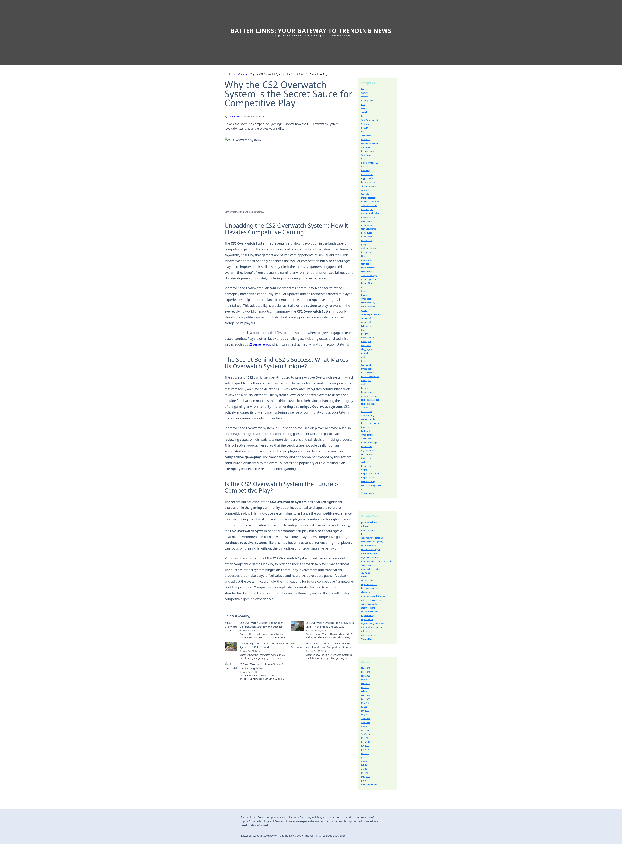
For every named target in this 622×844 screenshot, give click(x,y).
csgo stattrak (367, 619)
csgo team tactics (369, 584)
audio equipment (368, 248)
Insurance (365, 147)
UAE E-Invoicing (368, 481)
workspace (366, 345)
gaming (364, 310)
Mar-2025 (365, 773)
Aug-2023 (365, 718)
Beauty (364, 127)
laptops (364, 388)
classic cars (366, 592)
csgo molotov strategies (372, 537)
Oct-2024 (365, 687)
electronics (366, 438)
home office (366, 283)
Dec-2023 (365, 695)
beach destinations (369, 588)
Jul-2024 (365, 707)
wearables (366, 190)
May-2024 (365, 703)
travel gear (366, 341)
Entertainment (367, 151)
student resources (369, 186)
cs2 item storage (368, 545)
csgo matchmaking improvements (376, 561)
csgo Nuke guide (368, 530)
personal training (369, 522)
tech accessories (368, 229)
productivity (366, 260)
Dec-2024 (365, 672)
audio (363, 384)
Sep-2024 (365, 742)
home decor (366, 236)
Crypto (364, 469)
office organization (369, 279)
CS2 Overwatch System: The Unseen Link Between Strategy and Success (261, 624)
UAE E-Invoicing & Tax (371, 485)
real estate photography (372, 541)
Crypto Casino (367, 178)
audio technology (369, 275)
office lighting (367, 434)
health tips (366, 333)
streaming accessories (371, 314)
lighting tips (366, 326)
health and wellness (370, 376)
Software (365, 124)
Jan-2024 (365, 730)
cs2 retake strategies (370, 549)
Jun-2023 (365, 745)
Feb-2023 (365, 691)
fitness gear (366, 368)
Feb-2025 (365, 765)
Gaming (242, 74)
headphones (366, 446)
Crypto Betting (367, 477)
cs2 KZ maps (367, 572)
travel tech (366, 458)
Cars (363, 104)
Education (365, 139)
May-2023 (365, 714)
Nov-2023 (365, 675)
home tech (366, 466)
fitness (364, 291)
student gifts (366, 318)
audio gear (366, 357)
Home (232, 74)
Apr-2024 (365, 726)
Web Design (366, 155)
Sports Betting (367, 415)
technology (366, 252)
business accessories (370, 423)
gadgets (365, 244)
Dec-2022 (365, 699)
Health (364, 108)
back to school (367, 372)
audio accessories (369, 205)
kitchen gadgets (368, 403)
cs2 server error (258, 344)
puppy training (367, 615)
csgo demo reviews (370, 557)
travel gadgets (367, 337)
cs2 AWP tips (367, 580)
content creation (368, 419)
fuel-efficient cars (369, 553)
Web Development (369, 120)
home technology (369, 442)
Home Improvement (370, 143)
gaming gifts (366, 322)
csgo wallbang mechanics (372, 623)
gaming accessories (370, 201)
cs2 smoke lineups (369, 611)
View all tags (367, 639)
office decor (366, 298)
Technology (366, 135)
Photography (367, 100)
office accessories (369, 396)
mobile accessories (370, 197)
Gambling (365, 170)
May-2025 (365, 777)
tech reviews (367, 174)
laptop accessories (369, 182)
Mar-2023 (365, 738)
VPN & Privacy (367, 493)
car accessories (368, 306)
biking (364, 295)
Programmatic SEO (369, 162)
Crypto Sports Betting (370, 473)
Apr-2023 (365, 761)
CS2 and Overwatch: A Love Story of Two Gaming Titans (261, 666)
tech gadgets (367, 209)
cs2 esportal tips (368, 635)
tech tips (365, 263)
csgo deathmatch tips (370, 569)
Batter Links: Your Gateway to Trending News (310, 31)
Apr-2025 (365, 769)
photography (367, 225)
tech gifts (365, 194)
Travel (364, 112)
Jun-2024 (365, 749)
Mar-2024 (365, 679)
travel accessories (369, 267)
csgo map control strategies (373, 596)
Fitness (364, 89)
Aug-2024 (365, 722)
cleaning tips (367, 271)
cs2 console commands (371, 600)
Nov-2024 (365, 668)
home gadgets (367, 392)
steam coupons (368, 607)
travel (363, 330)
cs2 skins (365, 526)
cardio (364, 576)
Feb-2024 (365, 683)
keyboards (366, 431)
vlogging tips (367, 349)
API (362, 489)
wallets (364, 462)
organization (367, 450)
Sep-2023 (365, 734)
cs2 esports (366, 631)
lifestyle (364, 256)
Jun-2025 (365, 780)
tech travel (366, 365)
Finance (364, 96)
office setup (366, 411)
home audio (366, 232)
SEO (363, 131)
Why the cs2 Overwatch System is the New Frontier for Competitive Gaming (328, 645)
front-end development (371, 627)
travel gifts (366, 380)
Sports (364, 159)
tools (363, 361)
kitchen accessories (370, 400)
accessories (366, 221)
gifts (363, 287)
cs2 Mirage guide (369, 604)
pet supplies (366, 240)
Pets (363, 116)
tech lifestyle (367, 454)
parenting (365, 353)
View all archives (369, 784)
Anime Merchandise (370, 213)
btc (362, 534)
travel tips (365, 427)
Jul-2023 (365, 757)
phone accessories (369, 217)
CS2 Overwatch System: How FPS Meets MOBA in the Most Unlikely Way (329, 624)
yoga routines (367, 565)
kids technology (368, 302)
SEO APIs (365, 166)
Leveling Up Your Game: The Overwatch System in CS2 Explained (263, 645)
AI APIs (364, 407)
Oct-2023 (365, 753)
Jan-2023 (365, 710)
